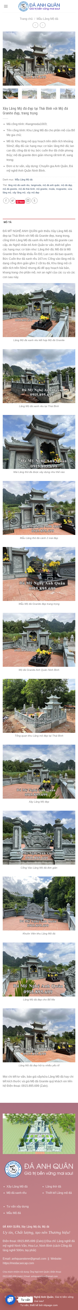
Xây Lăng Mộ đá (17, 1186)
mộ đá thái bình (27, 189)
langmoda (36, 185)
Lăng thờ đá (53, 1186)
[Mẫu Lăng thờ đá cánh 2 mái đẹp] (39, 507)
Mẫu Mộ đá (14, 1212)
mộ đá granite (10, 189)
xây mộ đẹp (33, 192)
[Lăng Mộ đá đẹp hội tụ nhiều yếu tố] (39, 1035)
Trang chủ (26, 18)
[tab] (39, 222)
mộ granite (41, 189)
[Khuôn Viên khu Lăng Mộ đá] (39, 903)
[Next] (69, 58)
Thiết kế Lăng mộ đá (59, 1192)
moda (52, 189)
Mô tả (7, 222)
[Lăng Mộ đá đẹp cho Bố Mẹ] (39, 969)
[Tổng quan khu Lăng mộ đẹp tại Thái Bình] (39, 705)
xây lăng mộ (19, 192)
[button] (10, 1300)
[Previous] (8, 58)
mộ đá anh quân (51, 185)
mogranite (61, 189)
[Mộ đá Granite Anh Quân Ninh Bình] (39, 639)
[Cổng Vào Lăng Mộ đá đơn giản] (39, 837)
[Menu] (6, 6)
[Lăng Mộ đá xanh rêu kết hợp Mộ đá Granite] (39, 310)
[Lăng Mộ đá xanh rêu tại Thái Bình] (39, 375)
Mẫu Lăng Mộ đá (47, 18)
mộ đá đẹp (66, 185)
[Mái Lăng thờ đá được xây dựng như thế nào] (39, 441)
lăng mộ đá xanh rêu (19, 185)
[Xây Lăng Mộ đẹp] (39, 771)
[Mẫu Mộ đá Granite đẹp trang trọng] (39, 573)
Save (21, 201)
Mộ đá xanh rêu (16, 1192)
